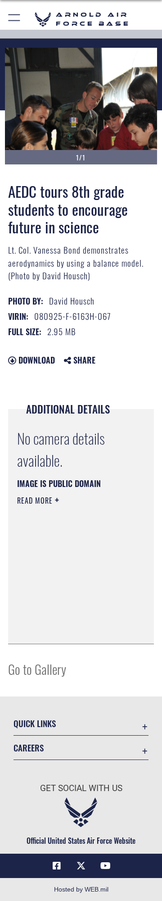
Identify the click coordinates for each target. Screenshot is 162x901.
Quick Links (35, 723)
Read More (36, 500)
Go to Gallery (37, 668)
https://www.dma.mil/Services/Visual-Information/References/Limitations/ (71, 627)
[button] (14, 19)
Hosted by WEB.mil (81, 889)
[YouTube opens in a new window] (105, 866)
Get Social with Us (81, 788)
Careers (29, 747)
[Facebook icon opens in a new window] (56, 866)
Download (35, 360)
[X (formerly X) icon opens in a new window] (81, 866)
